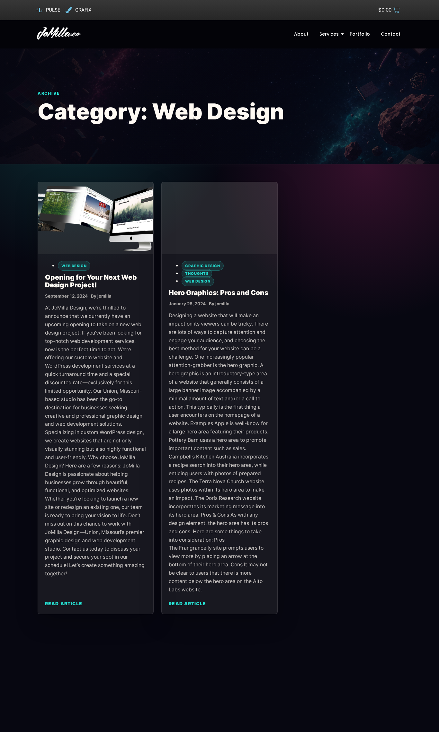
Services (329, 34)
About (301, 34)
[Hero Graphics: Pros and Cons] (219, 218)
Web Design (74, 266)
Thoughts (196, 273)
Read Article (63, 603)
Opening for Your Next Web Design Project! (91, 281)
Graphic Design (202, 266)
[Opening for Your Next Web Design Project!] (95, 218)
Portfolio (360, 34)
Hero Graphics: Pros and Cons (218, 293)
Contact (390, 34)
